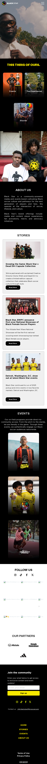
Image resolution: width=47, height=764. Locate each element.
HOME (23, 725)
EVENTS (24, 733)
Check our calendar (13, 94)
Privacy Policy (23, 756)
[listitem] (12, 85)
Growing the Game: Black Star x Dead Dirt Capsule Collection (22, 265)
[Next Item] (39, 606)
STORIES (23, 729)
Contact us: (12, 709)
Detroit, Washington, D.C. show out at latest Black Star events (22, 377)
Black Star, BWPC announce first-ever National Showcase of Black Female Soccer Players (22, 322)
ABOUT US (23, 738)
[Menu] (43, 3)
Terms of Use (23, 753)
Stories (23, 120)
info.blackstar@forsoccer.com (28, 709)
